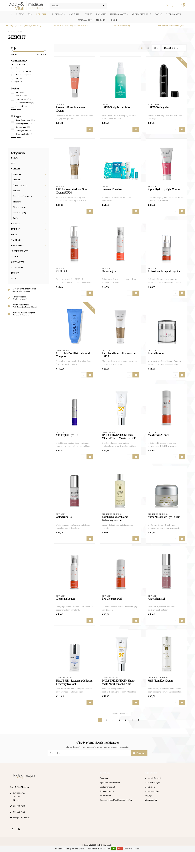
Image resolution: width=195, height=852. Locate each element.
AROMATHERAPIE (141, 14)
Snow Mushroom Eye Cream (164, 517)
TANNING (101, 14)
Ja (114, 849)
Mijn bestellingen (152, 782)
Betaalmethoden (107, 791)
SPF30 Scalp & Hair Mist (116, 107)
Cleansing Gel (109, 271)
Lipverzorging (19, 207)
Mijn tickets (150, 787)
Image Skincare (23, 99)
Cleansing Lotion (65, 598)
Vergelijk (148, 795)
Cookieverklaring (107, 787)
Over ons (104, 778)
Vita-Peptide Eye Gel (67, 435)
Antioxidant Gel (156, 598)
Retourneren (105, 795)
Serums (16, 191)
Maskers (17, 202)
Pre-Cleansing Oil (112, 598)
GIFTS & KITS (173, 14)
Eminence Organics (23, 75)
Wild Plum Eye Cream (160, 680)
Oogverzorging (20, 185)
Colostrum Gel (64, 517)
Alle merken (20, 64)
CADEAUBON (85, 20)
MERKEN (101, 20)
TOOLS (158, 14)
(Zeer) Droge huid (25, 120)
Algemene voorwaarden (110, 782)
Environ (19, 78)
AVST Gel (61, 271)
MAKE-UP (74, 14)
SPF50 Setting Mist (158, 107)
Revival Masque (156, 353)
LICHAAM (57, 14)
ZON (30, 14)
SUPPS (88, 14)
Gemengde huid (24, 130)
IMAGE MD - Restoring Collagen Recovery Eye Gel (74, 682)
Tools (15, 218)
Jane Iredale (21, 106)
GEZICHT (41, 14)
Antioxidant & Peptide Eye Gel (164, 271)
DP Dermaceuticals (23, 71)
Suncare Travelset (112, 189)
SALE (114, 20)
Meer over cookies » (132, 849)
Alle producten (151, 800)
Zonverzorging (19, 213)
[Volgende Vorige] (139, 720)
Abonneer (140, 753)
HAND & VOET (118, 14)
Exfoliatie (17, 180)
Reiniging (17, 174)
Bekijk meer (17, 82)
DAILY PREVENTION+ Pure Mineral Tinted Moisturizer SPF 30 (119, 438)
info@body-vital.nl (21, 818)
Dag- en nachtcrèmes (22, 196)
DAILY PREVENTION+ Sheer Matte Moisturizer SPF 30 (118, 682)
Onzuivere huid (24, 134)
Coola (18, 68)
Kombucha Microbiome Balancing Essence (115, 518)
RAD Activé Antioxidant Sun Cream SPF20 (71, 191)
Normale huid (23, 127)
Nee (120, 849)
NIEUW (20, 14)
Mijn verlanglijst (152, 791)
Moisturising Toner (158, 435)
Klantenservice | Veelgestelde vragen (116, 800)
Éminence (21, 96)
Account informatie (153, 778)
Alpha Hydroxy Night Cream (164, 189)
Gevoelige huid (24, 123)
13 (132, 720)
